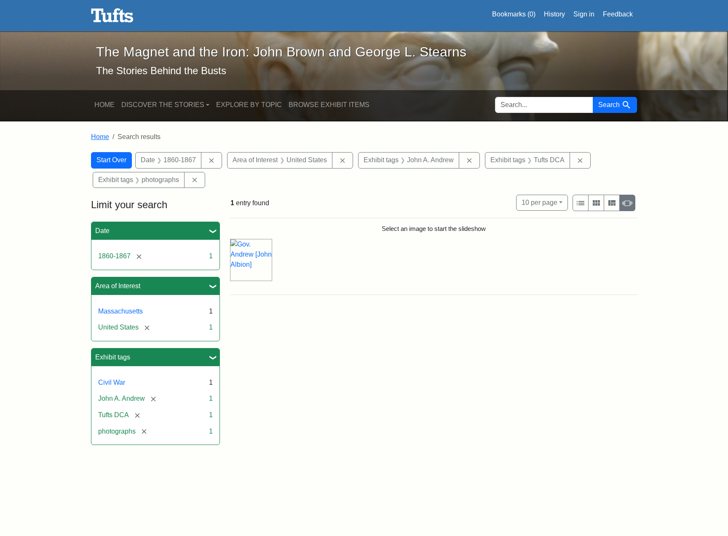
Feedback (618, 14)
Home (104, 104)
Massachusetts (120, 311)
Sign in (583, 14)
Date (102, 230)
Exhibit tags (112, 357)
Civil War (111, 382)
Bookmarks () (513, 14)
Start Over (111, 159)
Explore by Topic (249, 104)
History (554, 14)
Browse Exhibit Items (329, 104)
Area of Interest (117, 285)
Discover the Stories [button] (162, 104)
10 (539, 202)
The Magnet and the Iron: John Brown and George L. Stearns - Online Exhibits (112, 16)
